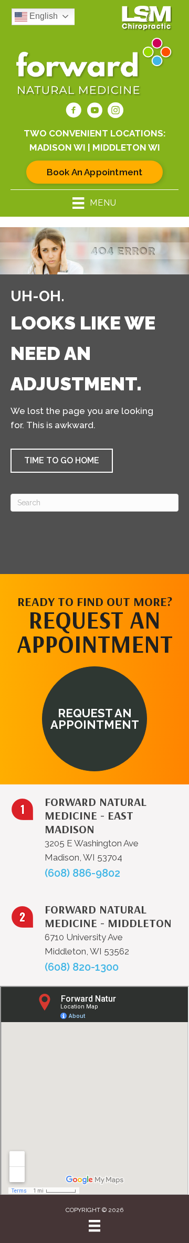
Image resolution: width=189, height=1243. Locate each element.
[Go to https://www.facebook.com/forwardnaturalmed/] (73, 111)
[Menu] (94, 1225)
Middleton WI (126, 147)
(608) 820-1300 (82, 967)
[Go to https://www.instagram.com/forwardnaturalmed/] (115, 111)
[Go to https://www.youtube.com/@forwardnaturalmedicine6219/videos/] (94, 111)
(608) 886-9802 (82, 873)
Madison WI (57, 147)
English (42, 16)
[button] (61, 461)
